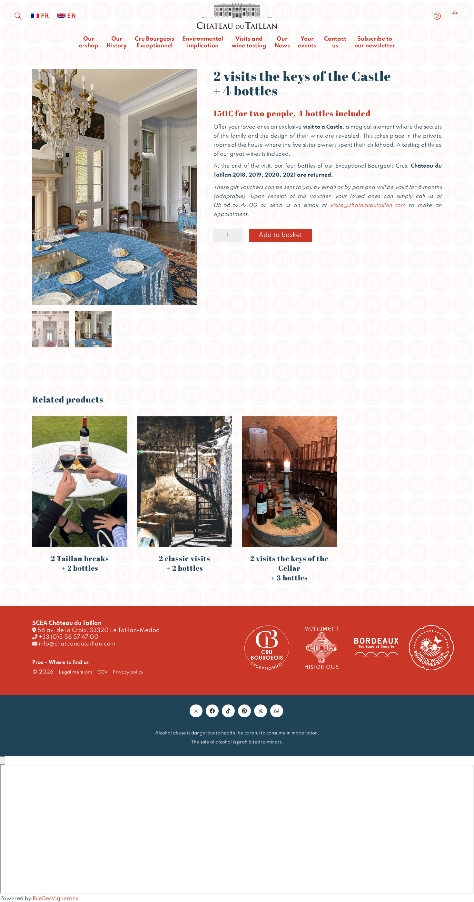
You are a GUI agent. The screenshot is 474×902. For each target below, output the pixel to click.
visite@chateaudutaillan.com (367, 205)
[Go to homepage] (237, 16)
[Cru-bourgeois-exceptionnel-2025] (267, 648)
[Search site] (18, 17)
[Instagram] (196, 710)
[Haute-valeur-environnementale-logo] (431, 647)
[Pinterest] (244, 710)
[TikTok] (228, 710)
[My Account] (437, 16)
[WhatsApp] (276, 710)
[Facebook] (212, 710)
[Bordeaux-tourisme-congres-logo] (376, 648)
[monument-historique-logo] (322, 647)
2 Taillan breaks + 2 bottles (80, 563)
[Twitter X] (260, 710)
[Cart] (454, 16)
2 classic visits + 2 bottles (184, 563)
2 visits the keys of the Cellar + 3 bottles (289, 568)
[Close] (2, 760)
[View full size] (40, 79)
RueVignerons (55, 898)
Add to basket (280, 235)
